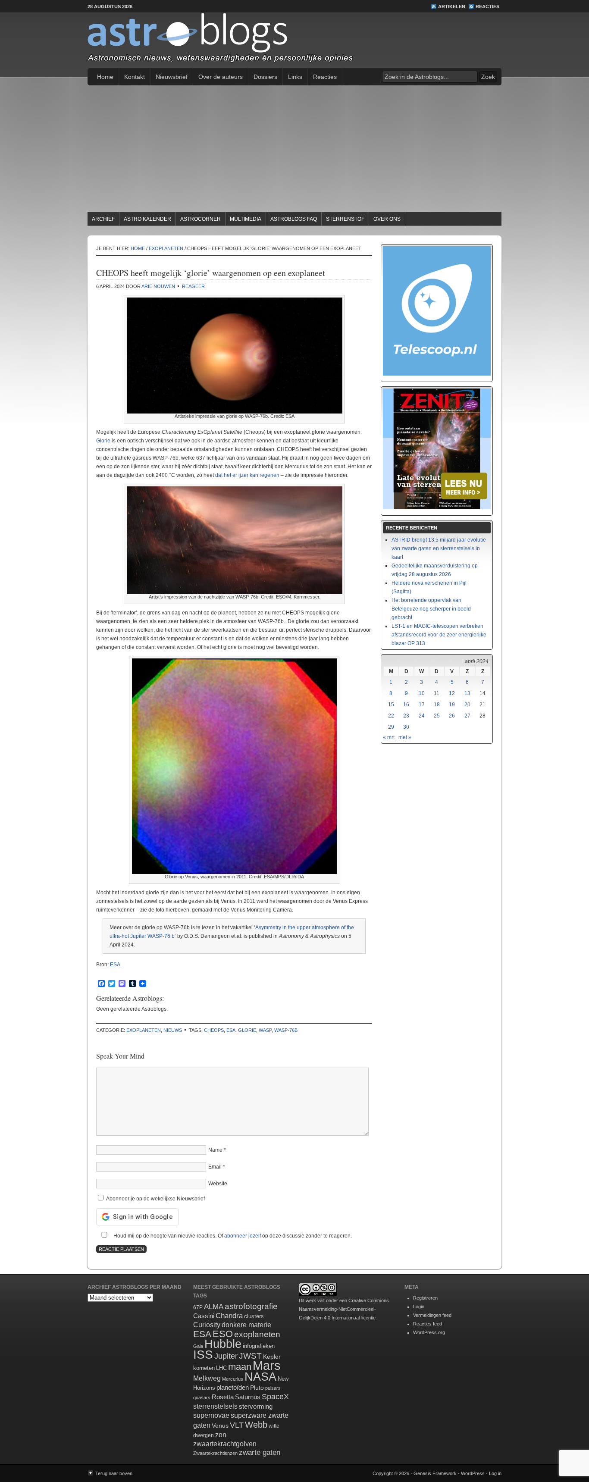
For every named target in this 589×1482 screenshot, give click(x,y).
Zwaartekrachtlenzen (215, 1453)
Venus (220, 1425)
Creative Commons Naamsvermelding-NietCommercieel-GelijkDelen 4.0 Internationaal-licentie (344, 1309)
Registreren (425, 1297)
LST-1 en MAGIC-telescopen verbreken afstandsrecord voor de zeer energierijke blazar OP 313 (439, 634)
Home (105, 76)
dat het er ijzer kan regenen (247, 475)
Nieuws (172, 1030)
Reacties (487, 6)
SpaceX (275, 1396)
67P (198, 1307)
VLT (237, 1425)
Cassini (203, 1315)
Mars (267, 1365)
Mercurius (232, 1379)
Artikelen (451, 6)
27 (467, 716)
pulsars (273, 1388)
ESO (223, 1333)
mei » (404, 737)
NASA (260, 1376)
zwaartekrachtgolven (225, 1444)
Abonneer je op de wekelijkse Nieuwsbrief (155, 1199)
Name (215, 1150)
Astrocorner (200, 219)
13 (467, 693)
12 (452, 693)
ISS (203, 1354)
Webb (256, 1424)
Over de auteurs (220, 76)
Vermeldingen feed (432, 1315)
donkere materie (246, 1324)
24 (422, 716)
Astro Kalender (147, 219)
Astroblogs (294, 40)
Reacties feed (427, 1323)
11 (436, 693)
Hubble (222, 1343)
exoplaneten (143, 1030)
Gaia (198, 1346)
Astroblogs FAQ (293, 219)
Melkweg (207, 1378)
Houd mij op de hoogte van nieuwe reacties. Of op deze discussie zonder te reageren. (232, 1236)
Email (215, 1167)
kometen (204, 1368)
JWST (250, 1355)
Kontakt (134, 76)
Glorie (103, 441)
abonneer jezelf (242, 1236)
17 (422, 705)
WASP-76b (286, 1030)
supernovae (211, 1415)
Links (295, 76)
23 (406, 716)
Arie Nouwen (158, 286)
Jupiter (226, 1356)
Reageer (193, 286)
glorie (247, 1030)
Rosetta (223, 1397)
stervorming (256, 1406)
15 (391, 705)
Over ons (387, 219)
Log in (495, 1473)
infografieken (259, 1346)
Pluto (257, 1387)
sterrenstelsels (215, 1406)
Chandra (229, 1316)
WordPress (473, 1473)
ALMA (213, 1307)
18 (437, 705)
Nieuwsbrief (172, 76)
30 (406, 727)
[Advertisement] (294, 150)
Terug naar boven (113, 1473)
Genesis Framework (435, 1473)
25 (437, 716)
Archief (103, 219)
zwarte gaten (259, 1452)
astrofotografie (251, 1306)
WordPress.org (429, 1332)
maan (239, 1366)
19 (452, 705)
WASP (265, 1030)
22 (391, 716)
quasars (201, 1397)
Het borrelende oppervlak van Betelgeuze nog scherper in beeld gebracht (431, 608)
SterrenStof (345, 219)
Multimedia (245, 219)
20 (467, 705)
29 (391, 727)
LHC (221, 1368)
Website (217, 1184)
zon (220, 1434)
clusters (254, 1316)
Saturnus (247, 1397)
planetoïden (232, 1387)
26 (452, 716)
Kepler (272, 1356)
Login (418, 1306)
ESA (115, 965)
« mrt (389, 737)
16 (406, 705)
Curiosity (206, 1324)
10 (422, 693)
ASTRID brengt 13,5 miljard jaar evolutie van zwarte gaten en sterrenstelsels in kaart (439, 548)
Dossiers (265, 76)
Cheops (214, 1030)
